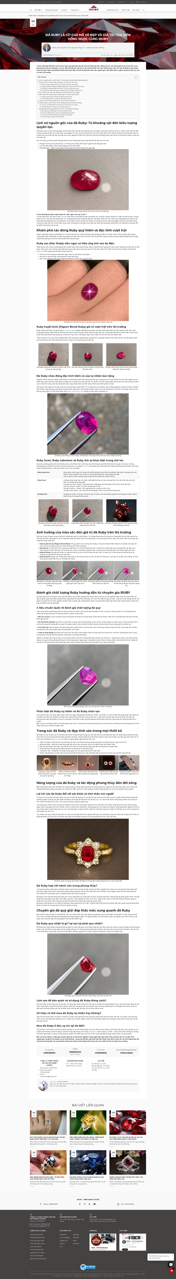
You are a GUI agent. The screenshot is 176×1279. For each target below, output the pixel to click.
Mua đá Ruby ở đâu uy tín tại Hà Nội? (53, 116)
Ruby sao (40, 251)
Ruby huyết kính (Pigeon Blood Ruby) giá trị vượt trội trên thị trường (63, 86)
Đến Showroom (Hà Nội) (38, 1258)
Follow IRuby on (49, 55)
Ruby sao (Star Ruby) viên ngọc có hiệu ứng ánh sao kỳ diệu (60, 84)
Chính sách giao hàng (37, 1240)
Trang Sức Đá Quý (51, 10)
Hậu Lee (53, 1082)
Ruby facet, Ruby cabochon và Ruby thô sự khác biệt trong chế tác (62, 90)
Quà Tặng (135, 10)
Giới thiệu (37, 10)
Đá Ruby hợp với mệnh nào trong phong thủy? (56, 107)
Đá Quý (64, 10)
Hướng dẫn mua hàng (37, 1252)
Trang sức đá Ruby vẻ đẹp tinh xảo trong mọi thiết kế (57, 100)
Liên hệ (62, 1243)
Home (30, 15)
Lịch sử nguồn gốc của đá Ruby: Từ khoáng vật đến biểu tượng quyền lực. (64, 80)
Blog (132, 2)
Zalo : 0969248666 (127, 1204)
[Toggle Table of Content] (135, 77)
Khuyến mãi (63, 1240)
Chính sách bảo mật (36, 1234)
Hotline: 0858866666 (50, 1204)
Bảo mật (76, 1237)
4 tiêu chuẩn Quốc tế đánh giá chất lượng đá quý (57, 96)
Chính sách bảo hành (37, 1249)
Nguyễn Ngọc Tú (78, 48)
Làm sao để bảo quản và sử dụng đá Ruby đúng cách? (58, 113)
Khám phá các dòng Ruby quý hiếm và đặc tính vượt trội (58, 82)
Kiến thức (122, 2)
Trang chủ (63, 1234)
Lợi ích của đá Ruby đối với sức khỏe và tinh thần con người (60, 105)
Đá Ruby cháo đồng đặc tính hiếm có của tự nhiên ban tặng (60, 88)
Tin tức (101, 2)
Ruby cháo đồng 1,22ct (75, 391)
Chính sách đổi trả (36, 1246)
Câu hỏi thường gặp (36, 1255)
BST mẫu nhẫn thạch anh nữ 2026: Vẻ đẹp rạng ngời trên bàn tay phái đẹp (47, 1138)
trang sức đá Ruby (57, 739)
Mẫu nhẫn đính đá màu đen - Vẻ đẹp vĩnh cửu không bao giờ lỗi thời (47, 1178)
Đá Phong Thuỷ (112, 10)
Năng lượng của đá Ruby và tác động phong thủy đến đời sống (60, 102)
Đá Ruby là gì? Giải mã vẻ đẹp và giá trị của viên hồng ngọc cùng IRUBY (125, 1138)
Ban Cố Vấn (126, 10)
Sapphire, (92, 1032)
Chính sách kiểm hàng (37, 1243)
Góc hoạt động (65, 1237)
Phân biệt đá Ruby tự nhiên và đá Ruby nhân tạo (57, 98)
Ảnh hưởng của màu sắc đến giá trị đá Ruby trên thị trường (59, 92)
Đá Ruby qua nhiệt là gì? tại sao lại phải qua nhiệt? (57, 111)
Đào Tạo (111, 2)
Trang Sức (74, 10)
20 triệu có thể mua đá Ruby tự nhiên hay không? (57, 115)
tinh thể (86, 466)
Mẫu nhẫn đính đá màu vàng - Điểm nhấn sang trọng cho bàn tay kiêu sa (87, 1138)
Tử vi (61, 1246)
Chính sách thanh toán (37, 1237)
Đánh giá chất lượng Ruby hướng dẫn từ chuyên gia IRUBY (59, 94)
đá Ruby (64, 217)
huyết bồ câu (69, 330)
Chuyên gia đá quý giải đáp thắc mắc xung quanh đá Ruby (59, 109)
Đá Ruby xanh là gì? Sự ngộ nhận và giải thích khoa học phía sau (87, 1178)
